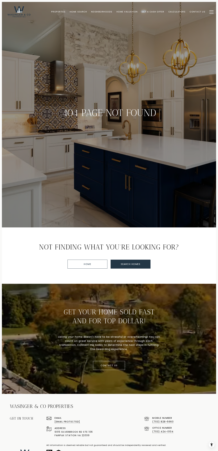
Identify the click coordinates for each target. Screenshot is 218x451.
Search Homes (130, 264)
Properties (58, 11)
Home (87, 264)
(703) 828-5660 (163, 421)
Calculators (177, 11)
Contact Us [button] (109, 365)
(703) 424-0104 (162, 431)
